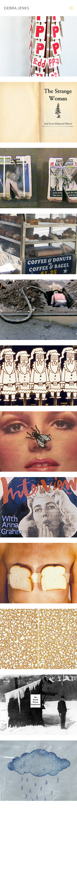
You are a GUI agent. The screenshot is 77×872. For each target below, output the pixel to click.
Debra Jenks (16, 8)
